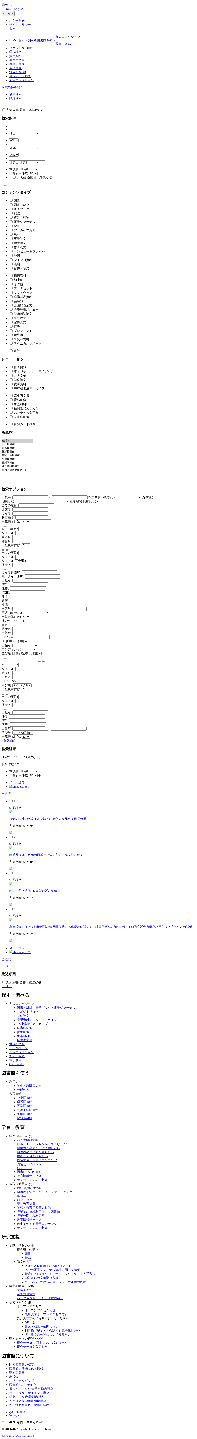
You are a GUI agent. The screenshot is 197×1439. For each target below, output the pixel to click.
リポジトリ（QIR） (30, 1011)
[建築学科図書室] (17, 466)
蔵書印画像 (17, 64)
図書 (16, 200)
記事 (16, 226)
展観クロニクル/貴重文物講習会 (31, 1388)
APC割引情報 (26, 1294)
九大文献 (19, 375)
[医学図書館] (17, 452)
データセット (22, 288)
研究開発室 (17, 1372)
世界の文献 (17, 1044)
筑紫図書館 (24, 1114)
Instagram (15, 1415)
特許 (16, 326)
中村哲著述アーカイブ (29, 388)
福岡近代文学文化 (25, 408)
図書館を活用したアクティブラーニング (44, 1192)
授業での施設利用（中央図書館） (40, 1211)
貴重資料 (15, 56)
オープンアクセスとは (40, 1310)
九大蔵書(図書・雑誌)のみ (23, 110)
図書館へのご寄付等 (23, 1384)
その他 (18, 284)
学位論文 (15, 52)
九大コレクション (67, 36)
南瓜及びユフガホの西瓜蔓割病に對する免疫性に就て (46, 854)
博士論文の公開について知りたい (48, 1334)
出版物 (13, 1376)
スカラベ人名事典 (25, 412)
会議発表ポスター (25, 309)
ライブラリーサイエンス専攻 (29, 1393)
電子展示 (15, 1060)
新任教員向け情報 (29, 1188)
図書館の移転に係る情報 (26, 1368)
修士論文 (19, 247)
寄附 (12, 28)
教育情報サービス (29, 1175)
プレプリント (22, 330)
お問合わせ (17, 20)
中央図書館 (24, 1097)
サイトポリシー (20, 24)
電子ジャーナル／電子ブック (33, 371)
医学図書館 (24, 1106)
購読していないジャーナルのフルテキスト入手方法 (60, 1273)
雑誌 (16, 213)
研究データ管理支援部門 (26, 1397)
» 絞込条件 (9, 740)
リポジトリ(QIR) (20, 47)
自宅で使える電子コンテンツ (37, 1160)
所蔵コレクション (21, 80)
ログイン (8, 13)
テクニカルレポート (27, 343)
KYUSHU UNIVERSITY (18, 1435)
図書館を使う (46, 40)
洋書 (20, 641)
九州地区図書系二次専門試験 (29, 1405)
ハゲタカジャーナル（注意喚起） (40, 1298)
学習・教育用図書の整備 (34, 1207)
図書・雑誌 (63, 43)
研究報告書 (21, 339)
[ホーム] (8, 5)
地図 (16, 255)
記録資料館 (24, 1118)
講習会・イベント (29, 1164)
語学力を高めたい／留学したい (38, 1148)
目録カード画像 (20, 76)
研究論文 (19, 318)
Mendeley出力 (21, 786)
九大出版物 (17, 1056)
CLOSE (7, 966)
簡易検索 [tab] (15, 94)
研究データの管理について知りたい (41, 1342)
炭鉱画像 (15, 68)
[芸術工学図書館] (17, 455)
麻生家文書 (17, 60)
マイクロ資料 (22, 260)
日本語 (7, 9)
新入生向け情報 (27, 1140)
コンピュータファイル (29, 251)
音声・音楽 (21, 268)
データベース (18, 1048)
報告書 (18, 335)
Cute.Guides (16, 1064)
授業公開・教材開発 (31, 1215)
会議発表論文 (22, 305)
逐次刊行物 (21, 217)
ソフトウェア (22, 292)
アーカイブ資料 (24, 230)
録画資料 (19, 275)
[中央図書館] (17, 444)
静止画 (18, 280)
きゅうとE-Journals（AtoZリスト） (48, 1265)
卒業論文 (19, 238)
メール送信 (17, 782)
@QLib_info (17, 1412)
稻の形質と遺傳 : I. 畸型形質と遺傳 (33, 890)
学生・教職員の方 (29, 1085)
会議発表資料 (22, 297)
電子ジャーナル (24, 221)
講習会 (21, 1196)
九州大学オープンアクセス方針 (46, 1314)
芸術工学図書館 (27, 1110)
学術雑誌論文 (22, 313)
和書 (9, 641)
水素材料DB (17, 72)
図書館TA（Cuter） (30, 1171)
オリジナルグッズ (21, 1380)
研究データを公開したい (34, 1346)
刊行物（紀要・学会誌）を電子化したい (52, 1330)
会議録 (18, 301)
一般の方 (23, 1089)
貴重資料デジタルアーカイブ (37, 1019)
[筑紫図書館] (17, 459)
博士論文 (19, 243)
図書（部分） (22, 204)
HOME (13, 40)
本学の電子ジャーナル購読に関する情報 (52, 1269)
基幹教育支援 (26, 1203)
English (18, 9)
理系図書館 (24, 1102)
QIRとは (30, 1322)
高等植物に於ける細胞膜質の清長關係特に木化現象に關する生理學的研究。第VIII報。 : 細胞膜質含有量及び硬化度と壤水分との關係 (100, 926)
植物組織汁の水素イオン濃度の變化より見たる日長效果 (47, 818)
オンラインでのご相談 (32, 1180)
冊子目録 (19, 367)
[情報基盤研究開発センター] (17, 470)
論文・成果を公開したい (41, 1326)
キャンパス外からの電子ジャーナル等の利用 (55, 1282)
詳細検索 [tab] (15, 98)
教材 (16, 234)
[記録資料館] (17, 463)
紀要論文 (19, 322)
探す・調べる (27, 40)
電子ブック (21, 209)
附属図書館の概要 (21, 1364)
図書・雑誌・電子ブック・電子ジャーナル (46, 1007)
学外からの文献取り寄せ (41, 1278)
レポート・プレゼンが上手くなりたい (43, 1144)
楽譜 (16, 264)
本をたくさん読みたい (32, 1156)
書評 (16, 350)
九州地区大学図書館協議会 (27, 1401)
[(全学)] (17, 441)
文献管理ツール (27, 1290)
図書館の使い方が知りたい (35, 1152)
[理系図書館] (17, 448)
